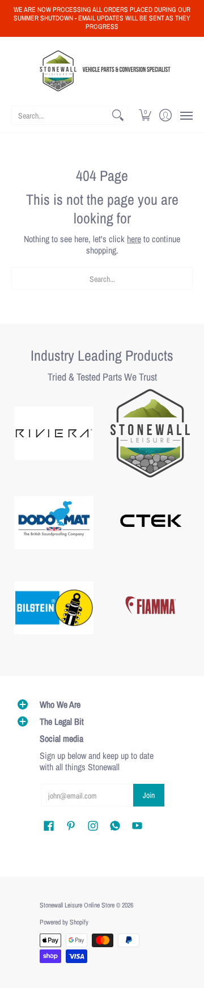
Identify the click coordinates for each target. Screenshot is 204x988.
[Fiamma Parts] (150, 608)
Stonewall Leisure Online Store (77, 905)
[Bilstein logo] (53, 608)
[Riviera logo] (53, 433)
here (134, 239)
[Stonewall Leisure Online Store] (102, 71)
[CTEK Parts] (150, 523)
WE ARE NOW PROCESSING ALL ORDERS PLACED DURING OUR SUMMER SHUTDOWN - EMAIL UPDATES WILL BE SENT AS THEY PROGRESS (102, 18)
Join (149, 795)
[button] (145, 115)
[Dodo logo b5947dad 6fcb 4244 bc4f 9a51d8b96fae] (53, 523)
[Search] (118, 115)
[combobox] (60, 115)
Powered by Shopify (64, 922)
